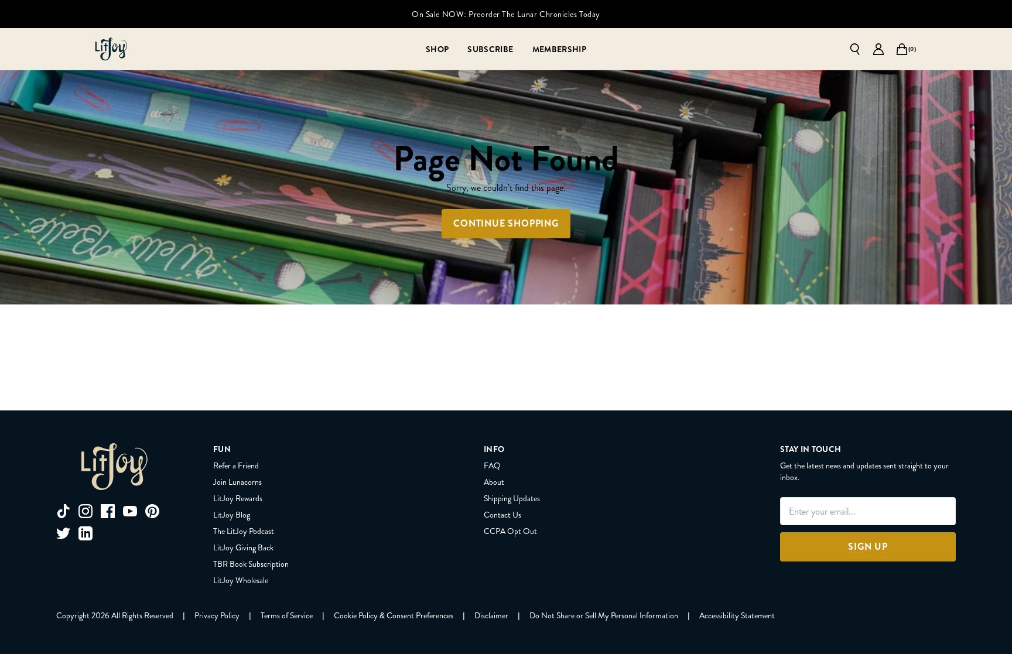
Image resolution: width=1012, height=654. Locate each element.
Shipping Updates (512, 498)
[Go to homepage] (111, 49)
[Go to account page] (878, 49)
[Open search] (855, 49)
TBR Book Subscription (251, 564)
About (494, 482)
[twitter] (63, 533)
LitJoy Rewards (237, 498)
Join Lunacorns (237, 482)
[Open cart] (902, 49)
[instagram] (85, 511)
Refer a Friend (236, 465)
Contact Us (502, 515)
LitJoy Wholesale (240, 580)
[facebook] (108, 511)
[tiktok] (63, 511)
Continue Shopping (506, 223)
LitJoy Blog (231, 515)
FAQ (492, 465)
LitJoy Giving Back (243, 547)
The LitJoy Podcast (243, 531)
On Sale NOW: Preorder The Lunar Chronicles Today (506, 14)
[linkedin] (85, 533)
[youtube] (130, 511)
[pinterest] (152, 511)
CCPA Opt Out (510, 531)
